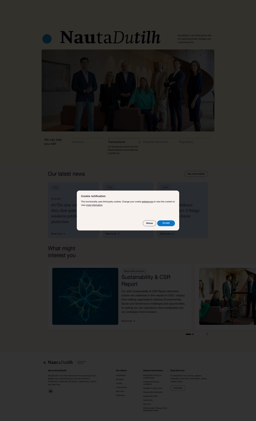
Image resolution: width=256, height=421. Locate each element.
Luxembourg (121, 388)
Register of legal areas (152, 388)
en (183, 8)
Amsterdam (121, 376)
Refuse (149, 223)
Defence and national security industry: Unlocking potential (81, 119)
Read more (56, 234)
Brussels (119, 380)
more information (94, 205)
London (119, 384)
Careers (170, 8)
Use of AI (147, 404)
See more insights (196, 174)
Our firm (157, 8)
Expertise (118, 8)
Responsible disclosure (153, 392)
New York (120, 392)
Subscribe (178, 388)
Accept (166, 223)
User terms (148, 400)
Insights (146, 8)
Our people (133, 8)
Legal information (150, 396)
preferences (147, 202)
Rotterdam (120, 396)
